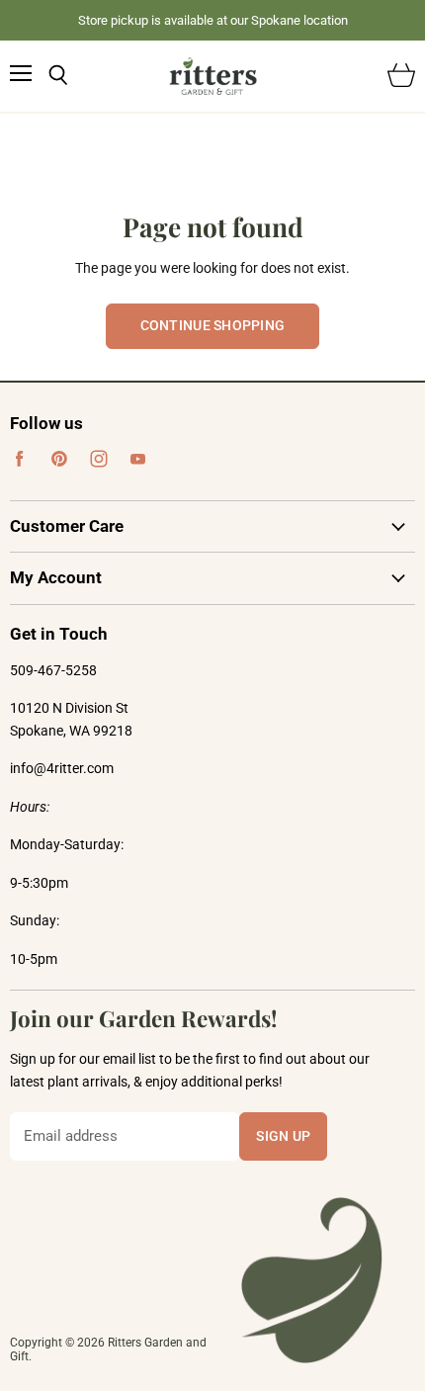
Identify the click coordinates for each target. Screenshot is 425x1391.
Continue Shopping (213, 325)
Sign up (283, 1136)
